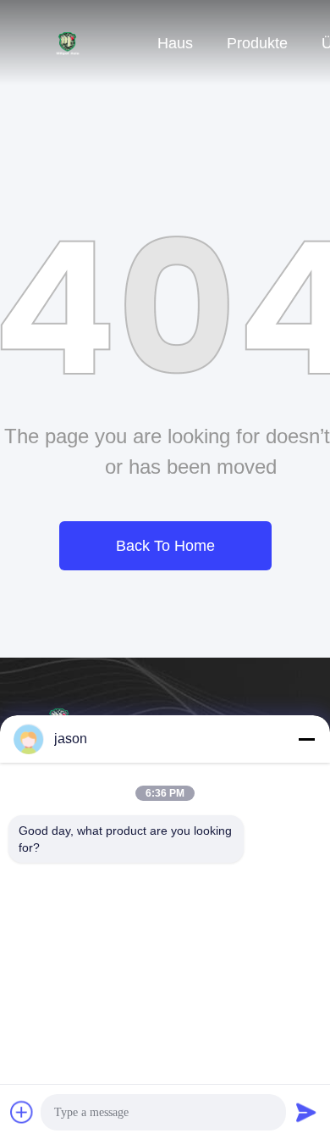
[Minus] (306, 739)
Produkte (257, 43)
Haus (175, 43)
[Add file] (22, 1112)
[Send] (306, 1112)
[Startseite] (67, 42)
